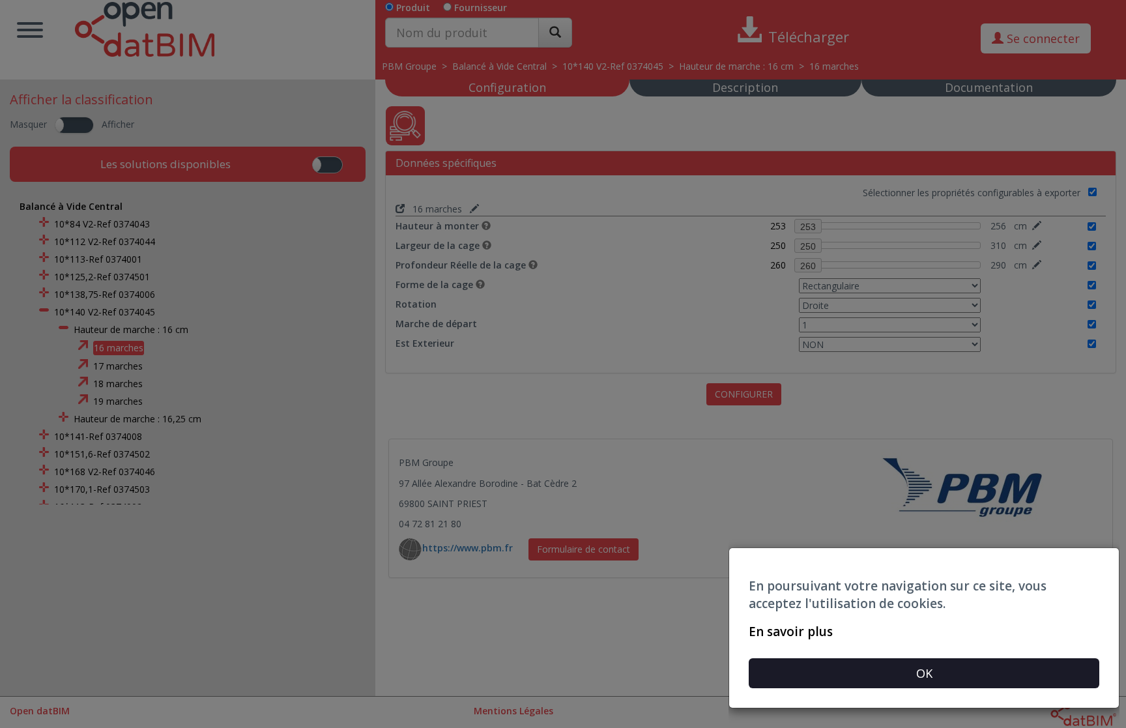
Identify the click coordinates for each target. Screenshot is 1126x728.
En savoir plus (791, 631)
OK (924, 673)
